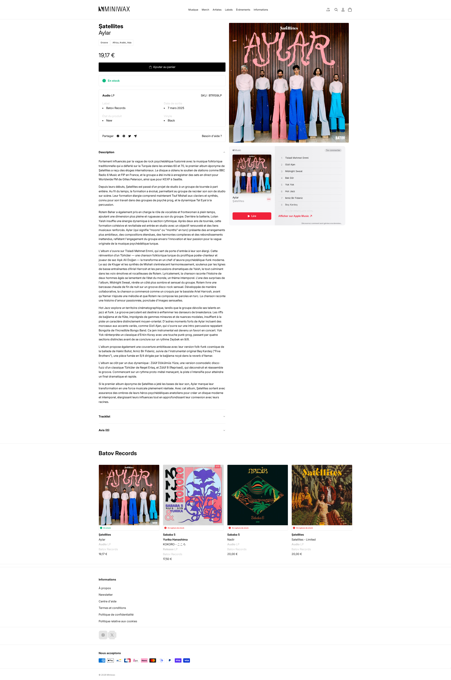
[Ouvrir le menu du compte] (343, 9)
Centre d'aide (107, 601)
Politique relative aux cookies (118, 621)
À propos (105, 588)
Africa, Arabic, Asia (122, 42)
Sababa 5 (169, 534)
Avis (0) (104, 430)
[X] (112, 635)
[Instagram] (103, 635)
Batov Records (115, 108)
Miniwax (111, 674)
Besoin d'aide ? (212, 136)
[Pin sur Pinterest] (123, 136)
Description (106, 152)
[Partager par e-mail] (135, 136)
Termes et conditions (112, 608)
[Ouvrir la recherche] (336, 9)
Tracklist (104, 416)
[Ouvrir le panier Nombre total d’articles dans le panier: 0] (349, 9)
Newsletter (106, 594)
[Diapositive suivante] (347, 492)
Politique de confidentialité (116, 614)
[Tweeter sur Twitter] (129, 136)
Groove (104, 42)
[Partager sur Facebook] (117, 136)
